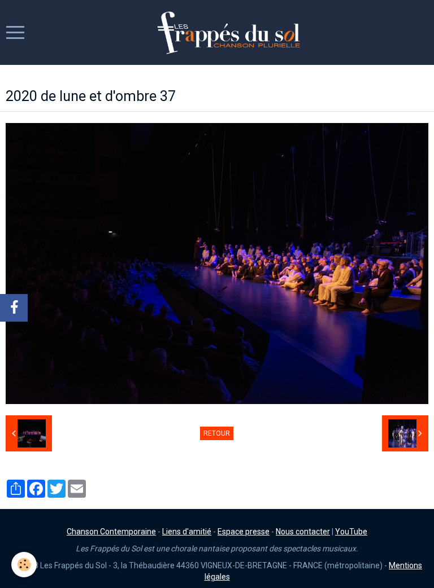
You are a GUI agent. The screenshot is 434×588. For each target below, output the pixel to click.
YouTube (351, 531)
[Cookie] (24, 564)
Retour (216, 433)
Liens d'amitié (186, 531)
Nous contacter (303, 531)
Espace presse (244, 531)
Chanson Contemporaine (111, 531)
